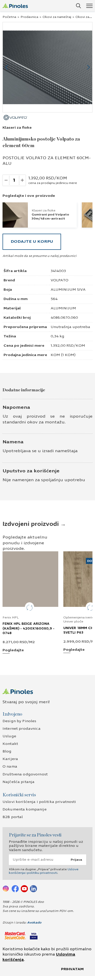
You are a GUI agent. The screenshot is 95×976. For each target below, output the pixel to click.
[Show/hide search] (78, 5)
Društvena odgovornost (25, 774)
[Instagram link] (6, 888)
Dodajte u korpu (32, 241)
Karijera (10, 759)
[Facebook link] (15, 888)
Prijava (76, 859)
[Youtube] (24, 888)
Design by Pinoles (19, 721)
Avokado (34, 922)
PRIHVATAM (72, 969)
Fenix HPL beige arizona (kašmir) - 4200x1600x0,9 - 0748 (29, 628)
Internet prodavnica (22, 728)
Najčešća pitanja (18, 782)
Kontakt (10, 744)
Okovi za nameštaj (57, 17)
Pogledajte (13, 650)
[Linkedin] (33, 888)
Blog (7, 751)
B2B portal (13, 817)
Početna (9, 17)
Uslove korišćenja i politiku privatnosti (44, 871)
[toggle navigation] (89, 6)
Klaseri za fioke (17, 127)
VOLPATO (59, 280)
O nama (10, 766)
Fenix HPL (11, 617)
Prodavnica (29, 17)
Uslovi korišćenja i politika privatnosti (39, 802)
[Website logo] (15, 6)
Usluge (9, 736)
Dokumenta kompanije (25, 809)
